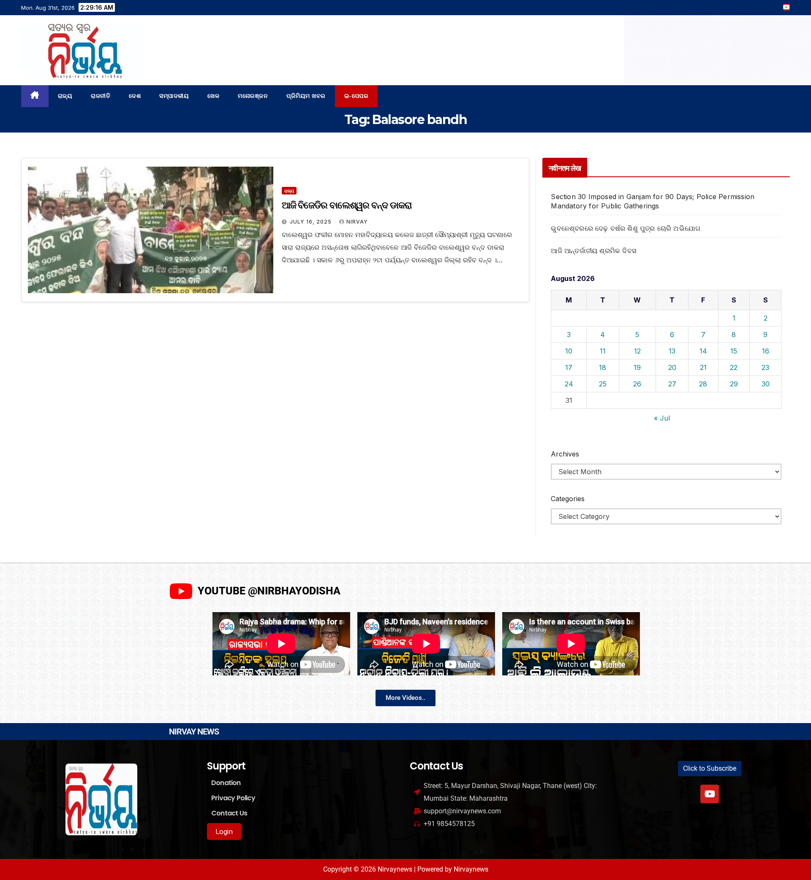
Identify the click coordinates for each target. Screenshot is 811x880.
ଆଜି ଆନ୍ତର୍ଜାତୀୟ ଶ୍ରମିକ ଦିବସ (593, 250)
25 (603, 384)
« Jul (662, 418)
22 (734, 367)
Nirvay (357, 222)
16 (765, 351)
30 (766, 384)
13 (672, 351)
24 (569, 384)
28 (703, 384)
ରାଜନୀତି (100, 96)
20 (672, 367)
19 (637, 367)
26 (637, 384)
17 (568, 367)
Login (224, 831)
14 (703, 351)
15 (733, 351)
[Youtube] (709, 794)
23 (765, 367)
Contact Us (229, 813)
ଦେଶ (135, 96)
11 (603, 351)
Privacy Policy (233, 798)
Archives (565, 454)
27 (672, 384)
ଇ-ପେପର (356, 96)
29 (734, 384)
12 (637, 351)
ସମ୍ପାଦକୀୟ (174, 96)
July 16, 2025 (311, 222)
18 (602, 367)
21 (703, 367)
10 (568, 351)
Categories (568, 498)
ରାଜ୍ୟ (65, 96)
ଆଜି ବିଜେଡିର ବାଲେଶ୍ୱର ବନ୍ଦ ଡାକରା (346, 205)
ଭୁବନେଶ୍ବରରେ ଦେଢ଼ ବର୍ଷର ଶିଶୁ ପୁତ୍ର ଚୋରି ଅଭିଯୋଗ (625, 228)
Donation (226, 783)
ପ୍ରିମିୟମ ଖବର (306, 96)
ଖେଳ (213, 96)
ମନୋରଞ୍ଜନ (253, 96)
